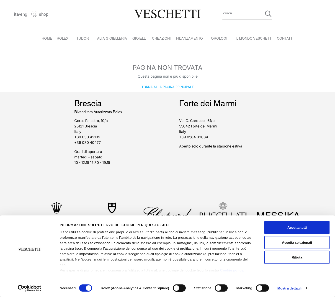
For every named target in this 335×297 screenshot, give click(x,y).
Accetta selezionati (297, 242)
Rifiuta (297, 257)
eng (23, 14)
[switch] (179, 288)
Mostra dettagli (289, 288)
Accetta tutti (297, 227)
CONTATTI (285, 38)
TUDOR (83, 38)
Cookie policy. (232, 270)
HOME (47, 38)
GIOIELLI (139, 38)
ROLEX (62, 38)
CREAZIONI (161, 38)
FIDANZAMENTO (189, 38)
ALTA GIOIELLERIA (112, 38)
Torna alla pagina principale (168, 87)
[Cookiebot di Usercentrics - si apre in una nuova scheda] (29, 288)
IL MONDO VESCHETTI (253, 38)
